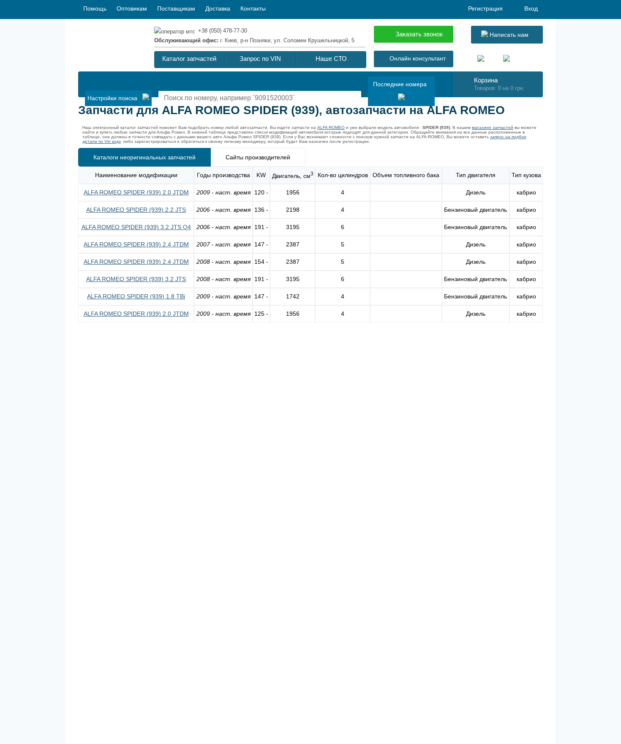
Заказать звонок (419, 34)
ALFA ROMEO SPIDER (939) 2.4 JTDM (136, 244)
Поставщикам (176, 8)
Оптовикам (132, 8)
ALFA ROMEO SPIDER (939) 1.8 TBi (136, 296)
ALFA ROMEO (331, 127)
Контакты (253, 8)
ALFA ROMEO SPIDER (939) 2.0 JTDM (136, 192)
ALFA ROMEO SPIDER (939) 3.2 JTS (136, 279)
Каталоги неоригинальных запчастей (144, 157)
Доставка (217, 8)
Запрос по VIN (260, 58)
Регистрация (485, 8)
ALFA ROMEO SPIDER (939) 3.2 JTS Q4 (136, 227)
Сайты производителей (258, 157)
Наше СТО (331, 58)
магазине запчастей (492, 127)
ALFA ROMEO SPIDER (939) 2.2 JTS (136, 209)
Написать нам (508, 34)
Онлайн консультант (417, 58)
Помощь (94, 8)
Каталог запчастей (189, 58)
